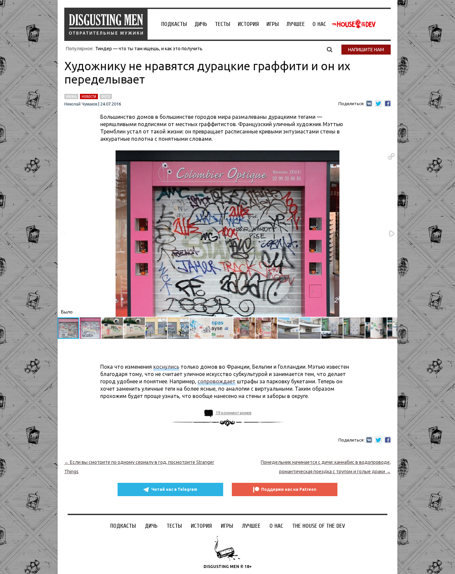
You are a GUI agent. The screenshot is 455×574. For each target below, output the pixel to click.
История (248, 24)
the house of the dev (353, 24)
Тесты (222, 24)
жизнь (71, 96)
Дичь (201, 24)
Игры (272, 24)
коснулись (166, 367)
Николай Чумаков (80, 104)
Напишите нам (366, 49)
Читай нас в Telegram (174, 489)
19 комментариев (233, 412)
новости (89, 96)
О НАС (319, 24)
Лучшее (295, 24)
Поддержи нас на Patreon (288, 489)
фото (105, 96)
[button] (391, 156)
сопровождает (216, 381)
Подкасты (174, 24)
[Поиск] (329, 49)
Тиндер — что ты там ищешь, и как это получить (149, 48)
